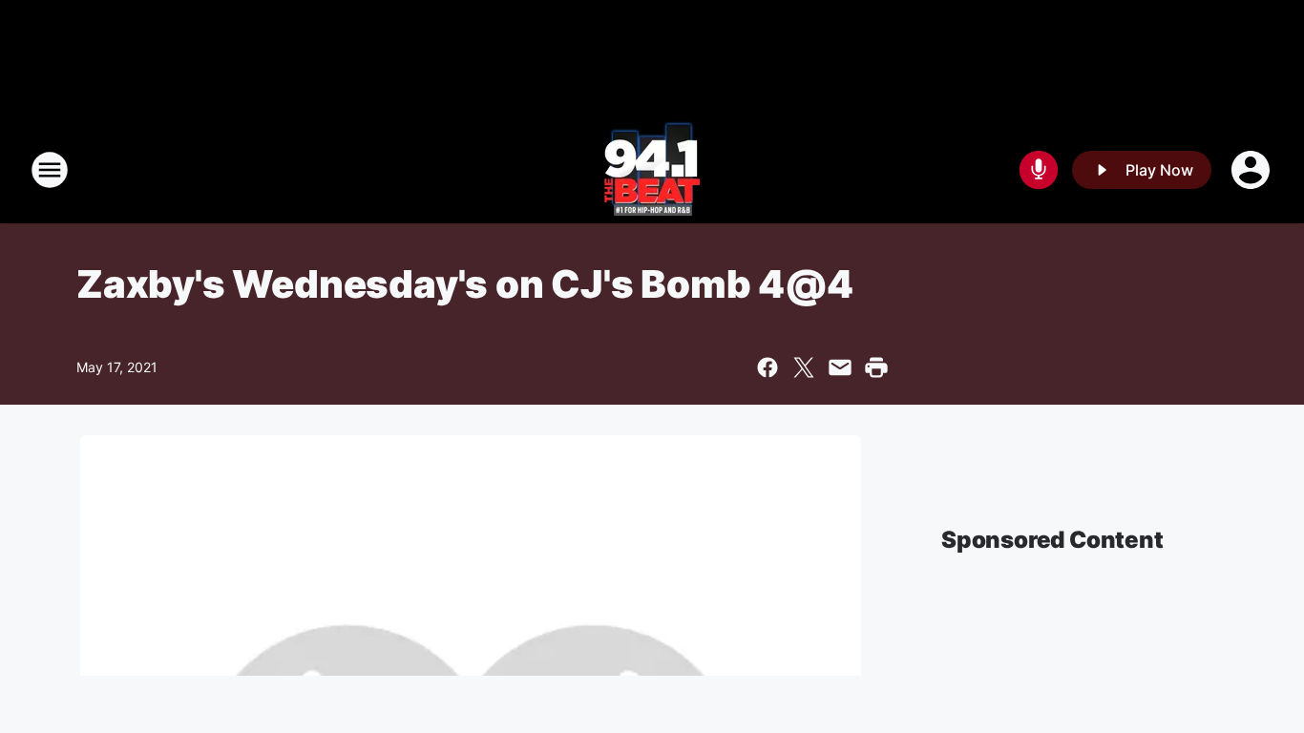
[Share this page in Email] (840, 367)
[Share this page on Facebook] (767, 367)
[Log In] (1252, 170)
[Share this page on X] (803, 367)
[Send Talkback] (1039, 170)
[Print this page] (876, 367)
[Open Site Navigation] (50, 170)
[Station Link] (652, 170)
